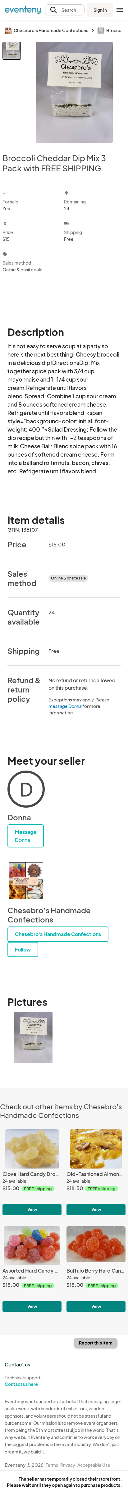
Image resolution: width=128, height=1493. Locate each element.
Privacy (67, 1465)
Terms (52, 1465)
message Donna (65, 706)
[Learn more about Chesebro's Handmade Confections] (26, 880)
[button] (65, 10)
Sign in (100, 10)
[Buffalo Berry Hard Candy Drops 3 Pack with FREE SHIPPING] (96, 1269)
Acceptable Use (93, 1465)
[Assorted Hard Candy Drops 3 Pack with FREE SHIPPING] (32, 1269)
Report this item (95, 1342)
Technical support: (23, 1381)
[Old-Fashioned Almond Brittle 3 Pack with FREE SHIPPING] (96, 1172)
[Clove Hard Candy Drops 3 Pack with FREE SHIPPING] (32, 1172)
